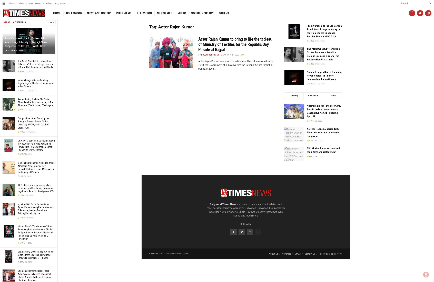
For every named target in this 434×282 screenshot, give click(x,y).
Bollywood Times (210, 55)
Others (224, 13)
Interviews (124, 13)
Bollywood (74, 13)
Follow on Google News (56, 3)
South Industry (202, 13)
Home (57, 13)
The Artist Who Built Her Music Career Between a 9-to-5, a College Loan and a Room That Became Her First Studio (36, 64)
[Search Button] (429, 3)
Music (181, 13)
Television (144, 13)
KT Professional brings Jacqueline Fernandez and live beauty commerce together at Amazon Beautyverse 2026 (36, 188)
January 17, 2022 (230, 55)
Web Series (164, 13)
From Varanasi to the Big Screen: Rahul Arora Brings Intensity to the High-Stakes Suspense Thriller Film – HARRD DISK (26, 42)
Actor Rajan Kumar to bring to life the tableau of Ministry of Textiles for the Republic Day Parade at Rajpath (235, 44)
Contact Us (39, 3)
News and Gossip (99, 13)
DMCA (30, 3)
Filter (49, 22)
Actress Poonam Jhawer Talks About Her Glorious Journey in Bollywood (323, 132)
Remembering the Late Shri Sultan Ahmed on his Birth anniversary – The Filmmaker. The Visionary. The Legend (35, 102)
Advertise (22, 3)
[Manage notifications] (426, 274)
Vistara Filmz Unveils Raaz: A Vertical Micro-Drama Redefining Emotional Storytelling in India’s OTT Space (35, 254)
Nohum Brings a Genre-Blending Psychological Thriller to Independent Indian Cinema (35, 83)
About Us (13, 3)
